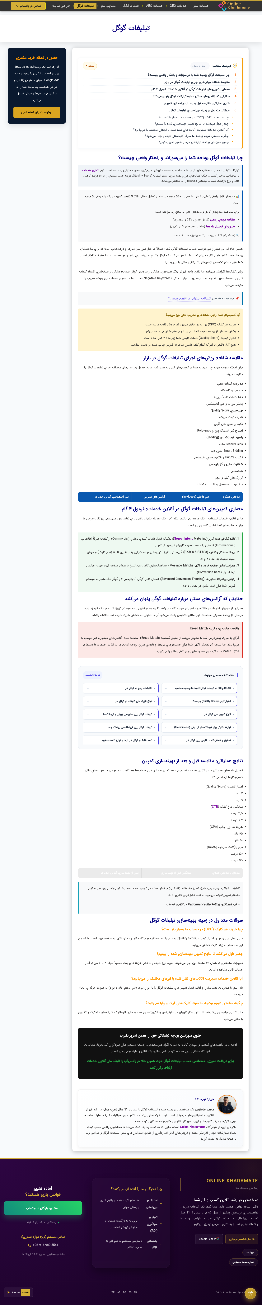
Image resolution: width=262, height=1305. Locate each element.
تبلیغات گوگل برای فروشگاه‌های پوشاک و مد (130, 727)
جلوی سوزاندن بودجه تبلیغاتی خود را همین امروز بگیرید (194, 142)
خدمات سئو (201, 5)
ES (130, 1292)
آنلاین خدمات (90, 170)
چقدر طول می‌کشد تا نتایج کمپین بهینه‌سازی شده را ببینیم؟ (192, 123)
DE (124, 1292)
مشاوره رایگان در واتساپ (42, 1208)
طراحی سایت (61, 5)
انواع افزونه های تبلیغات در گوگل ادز (134, 701)
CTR (215, 806)
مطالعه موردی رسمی (222, 219)
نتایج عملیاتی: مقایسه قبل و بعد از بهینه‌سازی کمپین (200, 103)
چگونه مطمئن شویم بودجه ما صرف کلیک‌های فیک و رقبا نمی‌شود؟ (187, 136)
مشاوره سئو (108, 5)
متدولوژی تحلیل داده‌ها (220, 226)
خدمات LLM (131, 5)
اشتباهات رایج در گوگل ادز (138, 688)
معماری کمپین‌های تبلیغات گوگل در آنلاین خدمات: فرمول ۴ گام (194, 89)
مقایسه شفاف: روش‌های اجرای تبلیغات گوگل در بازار (200, 82)
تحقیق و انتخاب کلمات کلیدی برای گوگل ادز (208, 740)
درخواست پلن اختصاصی (36, 112)
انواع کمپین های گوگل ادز (217, 714)
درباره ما (250, 1253)
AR (118, 1292)
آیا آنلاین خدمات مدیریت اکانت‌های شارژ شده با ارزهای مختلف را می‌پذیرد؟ (181, 129)
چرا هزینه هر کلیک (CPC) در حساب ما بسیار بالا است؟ (194, 117)
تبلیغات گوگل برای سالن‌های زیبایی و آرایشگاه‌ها (127, 714)
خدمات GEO (178, 5)
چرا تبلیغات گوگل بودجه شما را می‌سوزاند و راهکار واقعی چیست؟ (192, 75)
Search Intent (183, 538)
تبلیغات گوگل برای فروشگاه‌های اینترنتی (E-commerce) (202, 727)
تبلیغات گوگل (85, 5)
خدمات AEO (154, 5)
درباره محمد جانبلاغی (243, 1262)
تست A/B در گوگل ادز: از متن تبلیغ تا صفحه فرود (126, 740)
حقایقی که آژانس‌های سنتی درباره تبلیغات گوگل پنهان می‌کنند (194, 96)
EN (135, 1292)
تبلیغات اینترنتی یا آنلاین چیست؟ (189, 298)
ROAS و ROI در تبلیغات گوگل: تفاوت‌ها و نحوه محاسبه (203, 688)
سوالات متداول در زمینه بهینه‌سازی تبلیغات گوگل (203, 110)
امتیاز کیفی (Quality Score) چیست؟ (212, 701)
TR (113, 1292)
